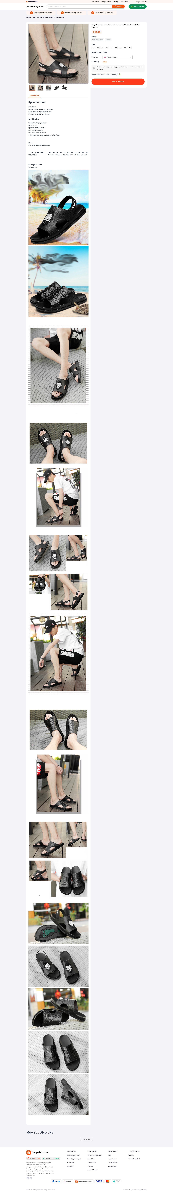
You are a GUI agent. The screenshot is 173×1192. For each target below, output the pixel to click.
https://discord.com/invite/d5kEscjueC (31, 1178)
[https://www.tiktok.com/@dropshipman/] (28, 1178)
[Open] (130, 57)
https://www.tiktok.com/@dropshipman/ (28, 1178)
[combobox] (114, 57)
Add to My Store (118, 82)
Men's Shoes (49, 17)
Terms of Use (127, 1190)
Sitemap (144, 1190)
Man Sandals (60, 17)
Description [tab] (34, 96)
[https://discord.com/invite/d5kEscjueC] (31, 1178)
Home (28, 17)
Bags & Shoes (37, 17)
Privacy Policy (136, 1190)
